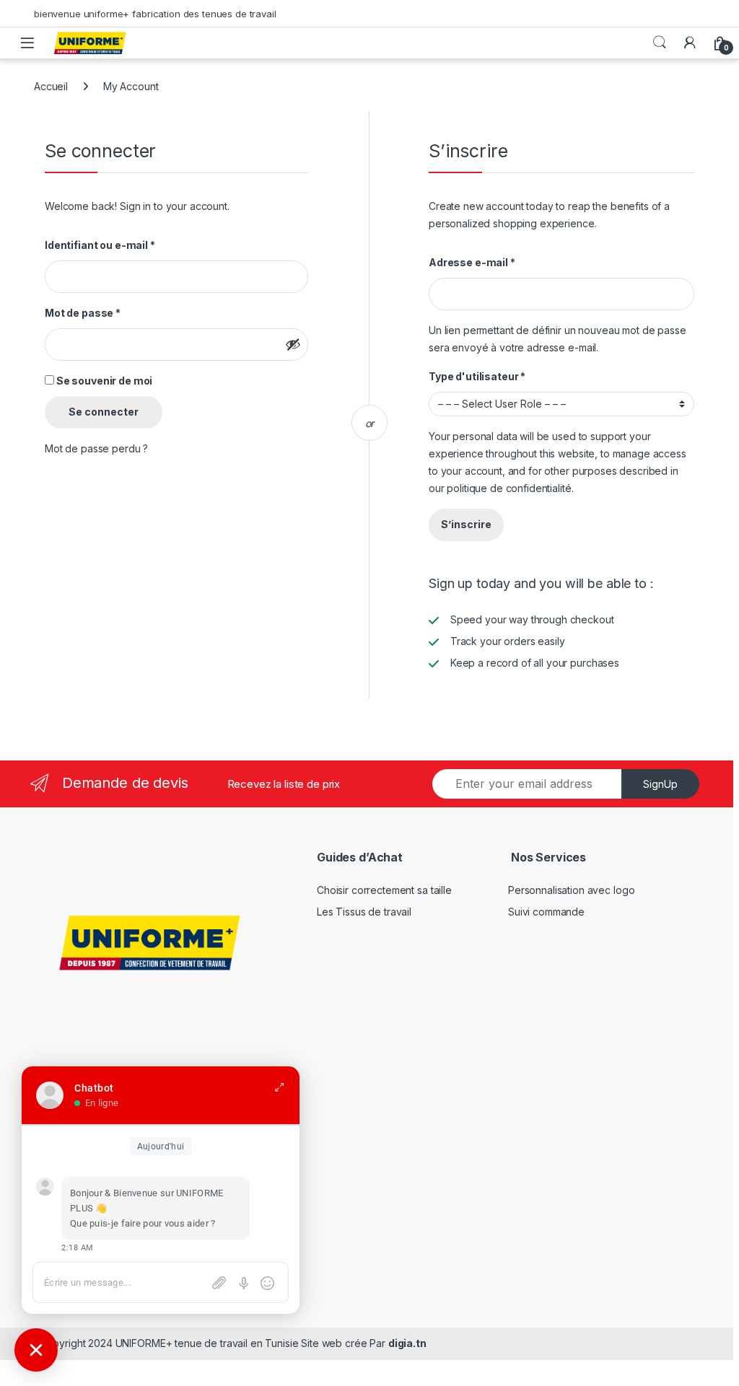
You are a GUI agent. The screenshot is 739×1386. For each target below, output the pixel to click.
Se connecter (104, 411)
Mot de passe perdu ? (96, 448)
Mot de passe (83, 313)
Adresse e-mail (472, 262)
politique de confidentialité (509, 488)
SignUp (660, 784)
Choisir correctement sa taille (384, 890)
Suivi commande (546, 911)
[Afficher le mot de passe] (293, 344)
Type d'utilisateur (477, 376)
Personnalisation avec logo (571, 890)
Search (660, 43)
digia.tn (407, 1343)
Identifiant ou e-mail (100, 245)
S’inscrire (466, 524)
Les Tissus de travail (364, 911)
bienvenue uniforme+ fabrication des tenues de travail (155, 13)
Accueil (51, 86)
